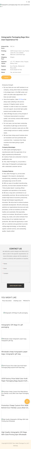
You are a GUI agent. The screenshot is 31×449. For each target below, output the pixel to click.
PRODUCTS (26, 300)
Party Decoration (7, 300)
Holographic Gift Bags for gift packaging (12, 326)
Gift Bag (21, 99)
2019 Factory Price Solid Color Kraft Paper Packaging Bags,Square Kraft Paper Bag (14, 380)
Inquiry (6, 77)
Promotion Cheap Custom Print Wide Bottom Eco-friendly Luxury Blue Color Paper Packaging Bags (15, 407)
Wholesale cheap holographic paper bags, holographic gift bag (14, 353)
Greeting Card (17, 300)
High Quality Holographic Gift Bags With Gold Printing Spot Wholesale (14, 433)
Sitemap (15, 445)
